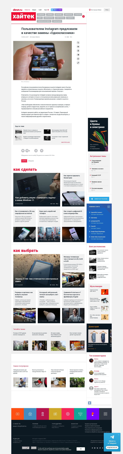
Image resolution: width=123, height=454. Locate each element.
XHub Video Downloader (98, 237)
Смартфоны (60, 17)
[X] (78, 42)
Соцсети (78, 14)
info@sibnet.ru (16, 442)
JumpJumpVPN (95, 221)
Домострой (94, 327)
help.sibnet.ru (55, 427)
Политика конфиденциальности (93, 430)
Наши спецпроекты (19, 426)
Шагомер (94, 217)
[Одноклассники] (78, 50)
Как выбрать (25, 250)
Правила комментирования (92, 426)
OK (81, 449)
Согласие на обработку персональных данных (97, 432)
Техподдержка (57, 424)
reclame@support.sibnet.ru (39, 427)
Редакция (16, 438)
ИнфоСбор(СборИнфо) (98, 231)
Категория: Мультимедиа (97, 214)
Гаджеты (70, 17)
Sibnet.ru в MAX (58, 9)
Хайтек (23, 16)
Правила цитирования (91, 424)
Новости (27, 10)
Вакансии (74, 424)
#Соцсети (31, 160)
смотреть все (65, 142)
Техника (50, 14)
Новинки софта (94, 206)
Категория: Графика (95, 228)
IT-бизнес (41, 14)
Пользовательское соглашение (93, 428)
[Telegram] (78, 54)
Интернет (59, 14)
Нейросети (68, 14)
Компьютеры (49, 17)
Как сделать (25, 169)
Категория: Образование (97, 233)
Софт (40, 10)
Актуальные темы (98, 156)
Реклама (35, 424)
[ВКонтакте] (78, 46)
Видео (34, 10)
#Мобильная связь (44, 21)
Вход (107, 9)
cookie (67, 448)
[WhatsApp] (78, 58)
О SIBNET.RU (17, 424)
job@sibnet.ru (74, 427)
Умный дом (57, 21)
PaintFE (93, 226)
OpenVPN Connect (96, 212)
